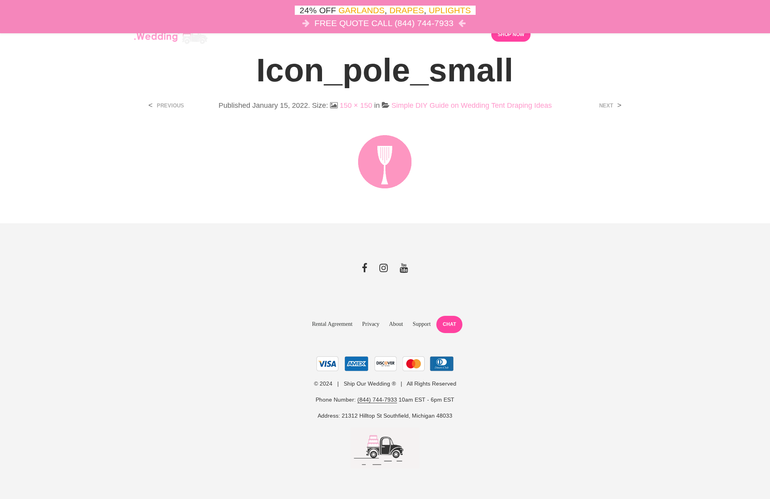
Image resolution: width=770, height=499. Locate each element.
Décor (300, 34)
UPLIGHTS (450, 10)
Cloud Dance (423, 34)
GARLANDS (361, 10)
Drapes (374, 34)
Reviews (467, 34)
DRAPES (406, 10)
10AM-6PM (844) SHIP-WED (636, 33)
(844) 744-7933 (377, 400)
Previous (170, 105)
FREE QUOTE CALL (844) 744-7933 (384, 23)
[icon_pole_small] (385, 161)
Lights (336, 34)
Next (606, 105)
